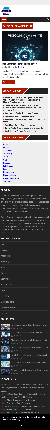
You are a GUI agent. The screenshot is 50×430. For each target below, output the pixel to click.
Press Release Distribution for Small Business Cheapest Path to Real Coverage (30, 362)
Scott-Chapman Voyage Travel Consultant (21, 131)
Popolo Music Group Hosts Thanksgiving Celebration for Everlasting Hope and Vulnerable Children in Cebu (23, 107)
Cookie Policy (15, 420)
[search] (48, 19)
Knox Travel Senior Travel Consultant (20, 116)
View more (7, 82)
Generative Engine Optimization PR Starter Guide (29, 347)
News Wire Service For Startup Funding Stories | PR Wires (24, 120)
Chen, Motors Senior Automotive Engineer (22, 113)
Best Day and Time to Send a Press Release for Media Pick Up (30, 325)
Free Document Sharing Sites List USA (19, 64)
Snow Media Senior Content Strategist (20, 125)
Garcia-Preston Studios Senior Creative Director (24, 128)
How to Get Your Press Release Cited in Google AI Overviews (30, 355)
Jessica (21, 67)
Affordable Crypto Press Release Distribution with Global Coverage (30, 370)
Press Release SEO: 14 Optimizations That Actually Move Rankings (30, 332)
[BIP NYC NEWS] (6, 11)
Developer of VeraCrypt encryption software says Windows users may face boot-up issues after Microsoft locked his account (23, 99)
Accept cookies (25, 425)
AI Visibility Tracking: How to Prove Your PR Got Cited (30, 340)
